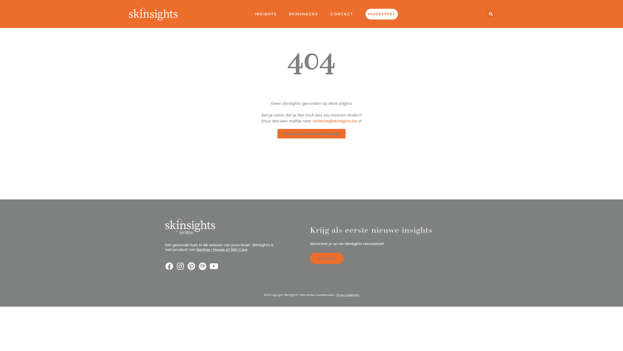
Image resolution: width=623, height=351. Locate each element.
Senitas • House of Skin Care (221, 249)
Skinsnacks (303, 14)
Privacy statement (348, 295)
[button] (490, 14)
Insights (266, 14)
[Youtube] (214, 266)
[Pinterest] (191, 266)
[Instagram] (180, 266)
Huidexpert (381, 14)
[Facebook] (169, 266)
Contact (341, 14)
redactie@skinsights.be (334, 121)
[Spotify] (203, 266)
